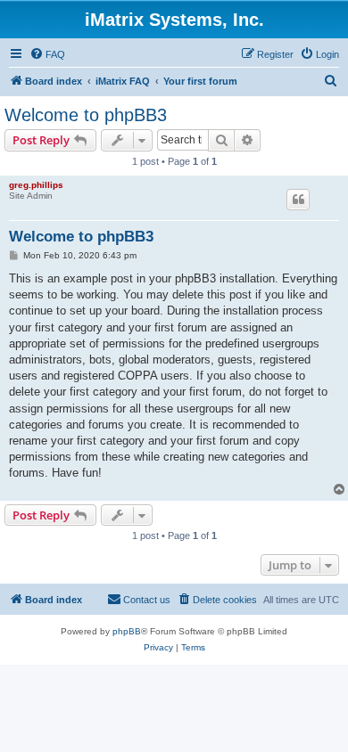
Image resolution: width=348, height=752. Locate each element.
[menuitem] (47, 54)
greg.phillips (36, 185)
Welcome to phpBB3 (85, 115)
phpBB (126, 631)
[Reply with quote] (298, 199)
